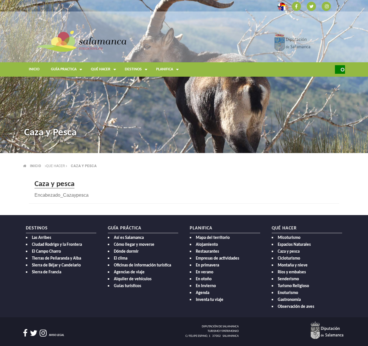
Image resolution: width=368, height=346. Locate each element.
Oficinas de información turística (142, 265)
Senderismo (288, 279)
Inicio (34, 69)
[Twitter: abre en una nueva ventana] (311, 6)
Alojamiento (207, 245)
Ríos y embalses (292, 272)
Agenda (202, 293)
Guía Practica (63, 69)
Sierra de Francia (46, 272)
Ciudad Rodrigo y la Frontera (57, 245)
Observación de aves (296, 307)
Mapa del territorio (213, 238)
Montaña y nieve (293, 265)
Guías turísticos (127, 286)
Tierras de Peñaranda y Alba (56, 258)
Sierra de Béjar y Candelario (56, 265)
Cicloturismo (289, 258)
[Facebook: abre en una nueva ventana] (296, 6)
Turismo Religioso (293, 286)
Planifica (164, 69)
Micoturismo (289, 238)
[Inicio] (81, 40)
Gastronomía (289, 300)
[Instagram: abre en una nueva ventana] (326, 6)
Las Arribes (41, 238)
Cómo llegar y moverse (134, 245)
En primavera (207, 265)
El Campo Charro (46, 252)
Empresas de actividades (217, 258)
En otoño (204, 279)
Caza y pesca (84, 166)
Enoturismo (288, 293)
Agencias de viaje (129, 272)
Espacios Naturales (294, 245)
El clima (120, 258)
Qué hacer (100, 69)
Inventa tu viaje (209, 300)
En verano (204, 272)
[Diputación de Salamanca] (292, 40)
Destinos (133, 69)
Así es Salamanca (129, 238)
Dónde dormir (126, 252)
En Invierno (206, 286)
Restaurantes (207, 252)
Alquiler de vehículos (133, 279)
